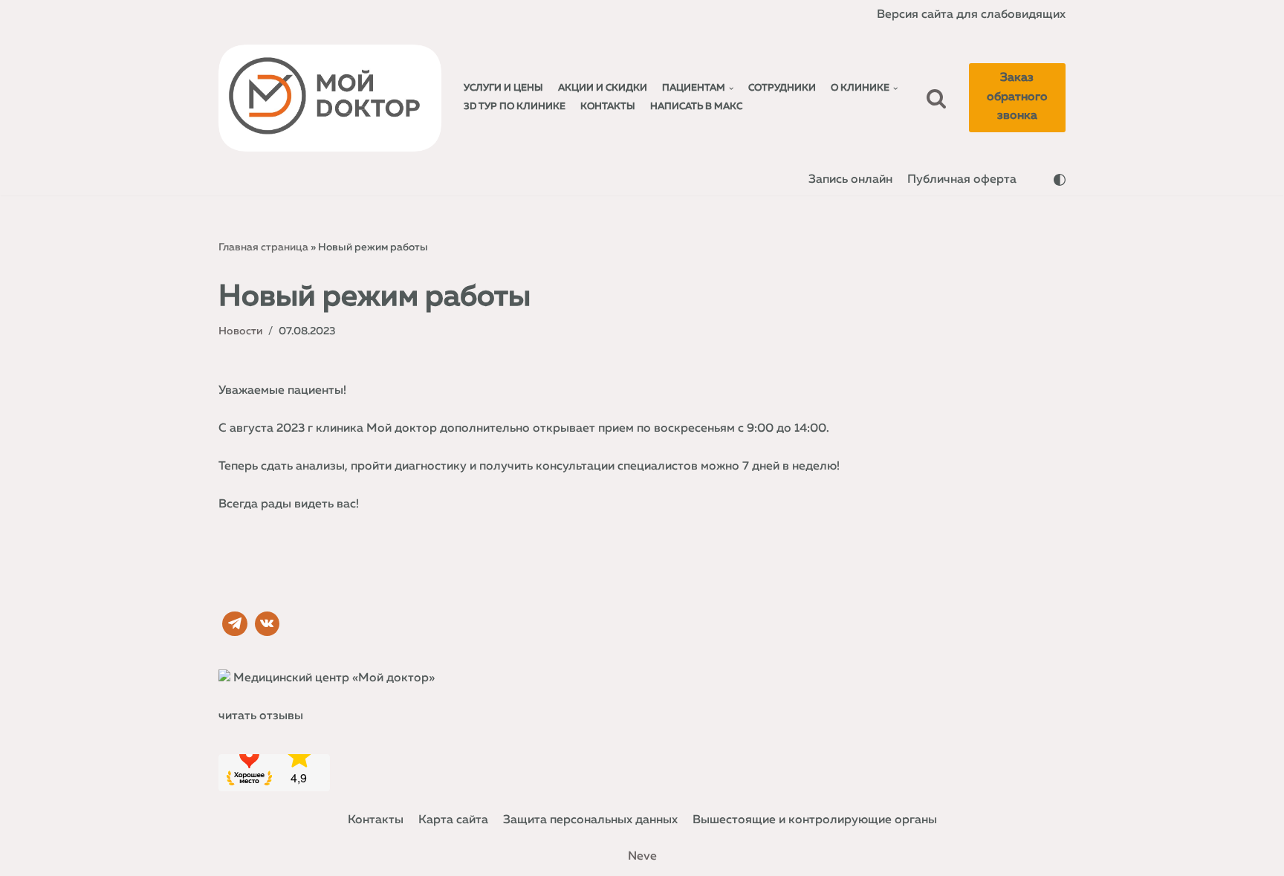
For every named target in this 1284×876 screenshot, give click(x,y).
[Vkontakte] (267, 624)
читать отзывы (260, 716)
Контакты (607, 106)
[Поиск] (936, 98)
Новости (240, 331)
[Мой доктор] (329, 98)
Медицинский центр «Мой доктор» (334, 678)
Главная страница (263, 247)
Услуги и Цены (503, 88)
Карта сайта (453, 820)
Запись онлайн (850, 180)
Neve (642, 857)
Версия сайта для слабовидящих (971, 15)
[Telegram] (234, 624)
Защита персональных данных (590, 820)
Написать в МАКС (696, 106)
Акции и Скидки (602, 88)
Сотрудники (782, 88)
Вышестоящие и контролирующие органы (815, 820)
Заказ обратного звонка (1017, 97)
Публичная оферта (961, 180)
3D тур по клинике (514, 106)
